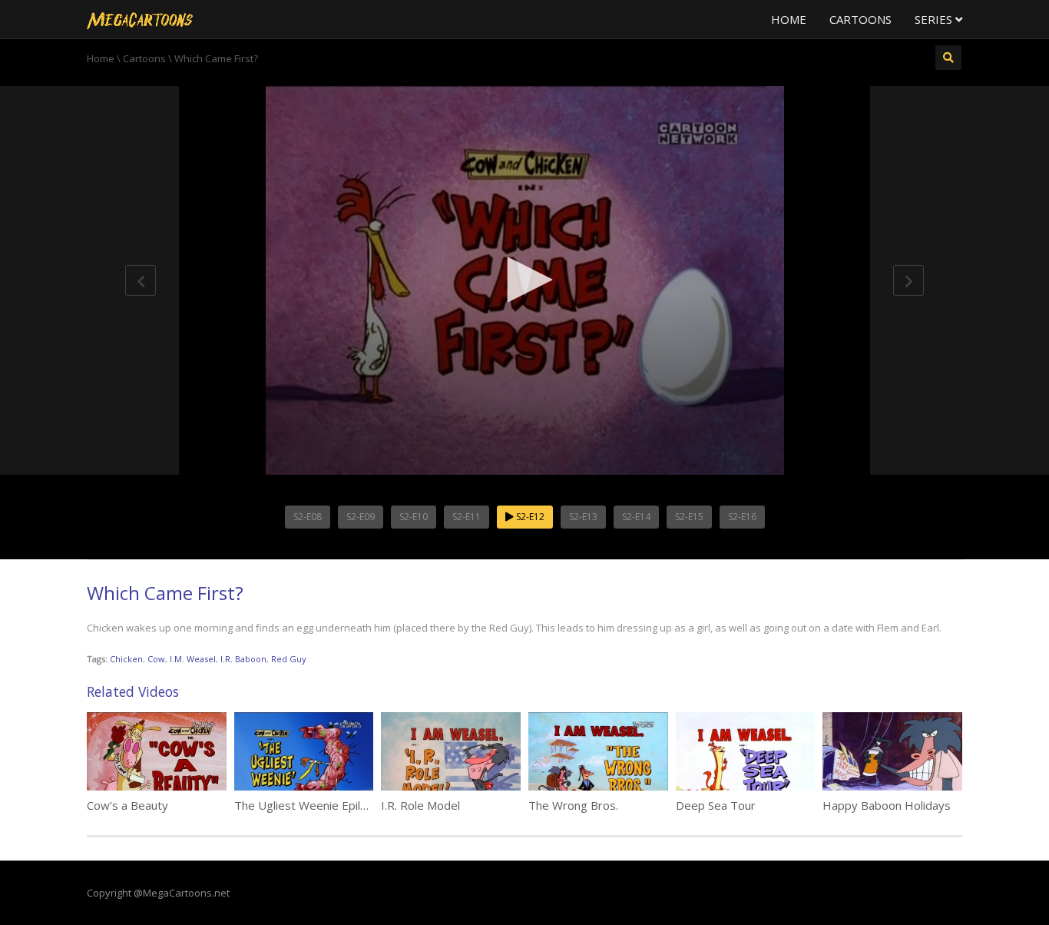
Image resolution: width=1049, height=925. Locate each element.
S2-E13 (583, 516)
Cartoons (860, 19)
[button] (524, 279)
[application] (524, 280)
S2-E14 (636, 516)
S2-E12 (529, 516)
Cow (156, 659)
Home (788, 19)
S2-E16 (742, 516)
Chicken (126, 659)
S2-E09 (360, 516)
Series (935, 19)
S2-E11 (466, 516)
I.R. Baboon (243, 659)
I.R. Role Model (420, 805)
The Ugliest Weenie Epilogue (310, 805)
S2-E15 (689, 516)
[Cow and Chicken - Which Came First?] (140, 19)
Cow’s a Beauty (127, 805)
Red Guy (288, 659)
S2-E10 (413, 516)
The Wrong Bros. (573, 805)
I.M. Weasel (193, 659)
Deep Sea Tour (716, 805)
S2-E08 (307, 516)
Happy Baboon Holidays (886, 805)
